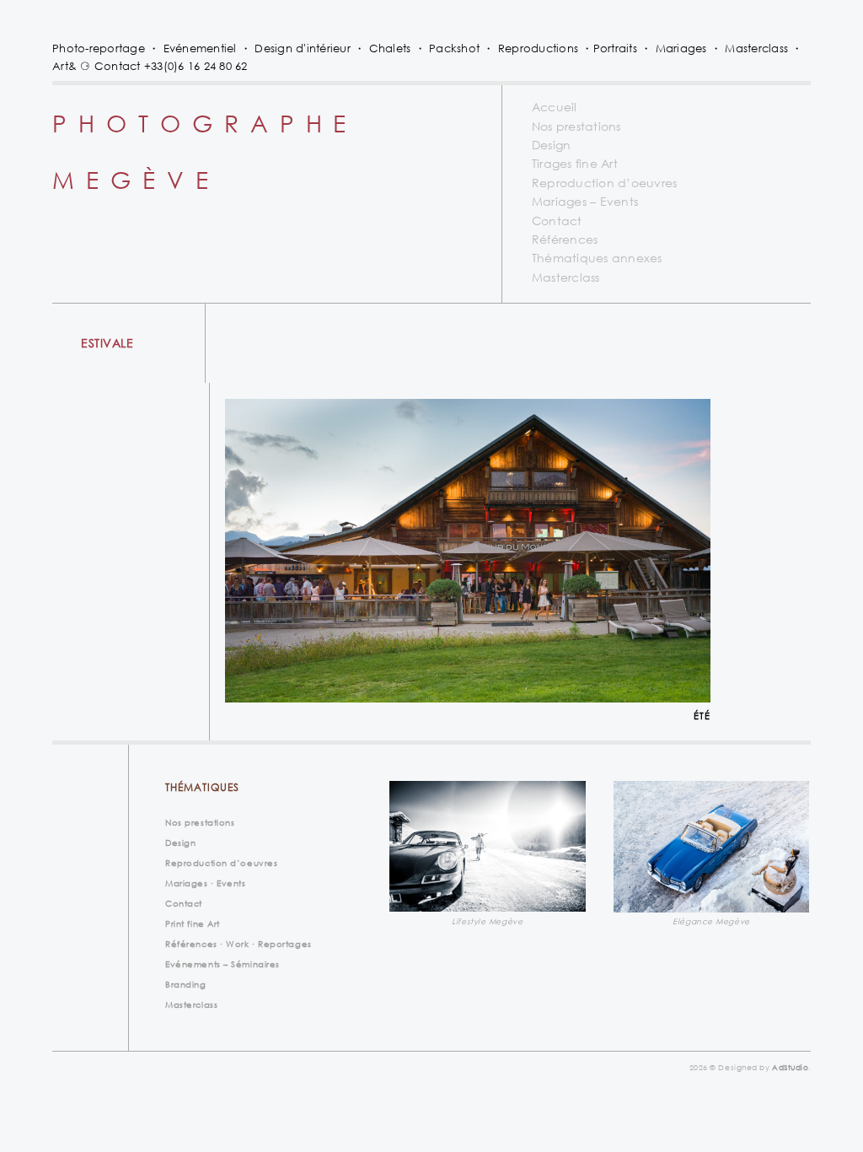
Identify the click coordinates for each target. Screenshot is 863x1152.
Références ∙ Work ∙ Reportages (238, 944)
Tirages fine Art (575, 163)
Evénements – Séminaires (222, 964)
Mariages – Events (585, 201)
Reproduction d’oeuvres (605, 182)
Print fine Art (192, 923)
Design (551, 144)
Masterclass (566, 277)
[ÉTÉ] (467, 551)
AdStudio (790, 1067)
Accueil (554, 107)
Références (565, 239)
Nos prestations (576, 126)
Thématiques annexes (597, 257)
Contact (557, 220)
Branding (185, 984)
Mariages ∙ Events (205, 883)
